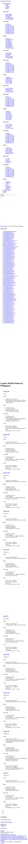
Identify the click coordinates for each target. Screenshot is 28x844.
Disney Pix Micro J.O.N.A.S (6, 835)
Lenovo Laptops (9, 116)
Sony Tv (7, 185)
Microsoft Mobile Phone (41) (9, 281)
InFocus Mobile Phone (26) (8, 266)
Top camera (8, 126)
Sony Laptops (8, 118)
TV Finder (8, 158)
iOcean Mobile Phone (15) (8, 322)
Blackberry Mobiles (10, 47)
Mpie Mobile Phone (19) (8, 284)
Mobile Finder (9, 14)
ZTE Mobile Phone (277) (8, 318)
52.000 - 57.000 (10, 31)
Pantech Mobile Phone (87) (8, 295)
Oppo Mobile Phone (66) (8, 292)
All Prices (8, 24)
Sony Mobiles (8, 46)
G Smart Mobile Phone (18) (9, 255)
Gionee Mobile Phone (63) (8, 258)
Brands (4, 192)
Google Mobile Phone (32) (8, 259)
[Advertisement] (14, 211)
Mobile (7, 4)
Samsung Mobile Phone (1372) (9, 300)
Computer (8, 6)
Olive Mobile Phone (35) (8, 291)
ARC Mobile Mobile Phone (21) (10, 231)
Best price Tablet (9, 56)
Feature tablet (8, 54)
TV (6, 9)
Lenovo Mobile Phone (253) (9, 278)
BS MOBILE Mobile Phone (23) (10, 240)
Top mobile (8, 16)
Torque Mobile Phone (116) (9, 308)
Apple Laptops (9, 117)
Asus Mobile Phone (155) (8, 238)
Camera (7, 8)
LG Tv (7, 184)
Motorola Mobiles (9, 45)
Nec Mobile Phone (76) (8, 286)
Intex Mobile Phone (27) (8, 267)
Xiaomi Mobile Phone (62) (8, 316)
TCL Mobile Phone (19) (8, 305)
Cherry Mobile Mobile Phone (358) (10, 246)
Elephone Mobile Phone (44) (9, 253)
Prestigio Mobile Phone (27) (9, 298)
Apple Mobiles (9, 42)
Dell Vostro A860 (15, 837)
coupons (5, 191)
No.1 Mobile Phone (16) (8, 287)
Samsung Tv (8, 186)
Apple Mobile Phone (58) (8, 236)
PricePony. (10, 841)
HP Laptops (8, 112)
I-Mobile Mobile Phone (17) (9, 265)
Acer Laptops (8, 119)
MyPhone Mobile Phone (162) (9, 285)
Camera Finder (9, 124)
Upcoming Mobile (9, 17)
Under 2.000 (9, 25)
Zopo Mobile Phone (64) (8, 319)
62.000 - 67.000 (10, 32)
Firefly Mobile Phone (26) (8, 254)
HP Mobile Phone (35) (7, 260)
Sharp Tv (8, 188)
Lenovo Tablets (9, 83)
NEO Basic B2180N (22, 838)
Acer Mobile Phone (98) (8, 232)
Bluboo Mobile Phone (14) (8, 245)
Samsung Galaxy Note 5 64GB (6, 822)
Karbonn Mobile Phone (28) (9, 271)
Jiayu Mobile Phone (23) (8, 270)
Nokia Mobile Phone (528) (8, 288)
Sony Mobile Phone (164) (8, 302)
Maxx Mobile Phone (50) (8, 279)
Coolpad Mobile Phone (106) (9, 248)
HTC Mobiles (8, 43)
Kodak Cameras (9, 153)
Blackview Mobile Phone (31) (9, 244)
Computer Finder (9, 88)
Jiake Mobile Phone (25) (8, 268)
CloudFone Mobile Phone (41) (9, 247)
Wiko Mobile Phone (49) (8, 315)
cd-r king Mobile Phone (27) (9, 320)
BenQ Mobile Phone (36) (8, 241)
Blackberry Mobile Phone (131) (9, 243)
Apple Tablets (8, 79)
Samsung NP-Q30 (14, 838)
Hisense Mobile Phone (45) (8, 263)
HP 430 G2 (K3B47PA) (18, 835)
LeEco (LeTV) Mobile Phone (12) (10, 275)
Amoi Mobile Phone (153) (8, 234)
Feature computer (9, 89)
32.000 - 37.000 (10, 28)
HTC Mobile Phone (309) (8, 261)
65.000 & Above (10, 33)
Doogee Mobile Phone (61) (8, 252)
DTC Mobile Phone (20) (8, 251)
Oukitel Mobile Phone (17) (8, 293)
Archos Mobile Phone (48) (8, 237)
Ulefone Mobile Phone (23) (8, 309)
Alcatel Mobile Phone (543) (9, 233)
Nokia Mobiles (9, 44)
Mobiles (5, 226)
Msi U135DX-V (18, 839)
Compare (2, 842)
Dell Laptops (8, 113)
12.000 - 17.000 (10, 26)
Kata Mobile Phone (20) (8, 272)
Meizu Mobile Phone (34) (8, 280)
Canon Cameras (9, 148)
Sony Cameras (9, 151)
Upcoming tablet (9, 57)
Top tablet (8, 55)
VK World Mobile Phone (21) (9, 312)
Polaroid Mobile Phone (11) (9, 296)
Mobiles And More (7, 3)
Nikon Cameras (9, 150)
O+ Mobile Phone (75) (8, 289)
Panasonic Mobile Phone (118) (9, 294)
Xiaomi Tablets (9, 80)
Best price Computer (10, 91)
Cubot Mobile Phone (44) (8, 250)
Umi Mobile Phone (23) (8, 311)
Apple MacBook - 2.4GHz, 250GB (8, 839)
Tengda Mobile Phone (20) (8, 306)
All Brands (8, 38)
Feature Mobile (9, 15)
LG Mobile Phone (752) (8, 274)
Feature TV (8, 161)
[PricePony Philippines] (6, 1)
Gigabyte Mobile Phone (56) (9, 257)
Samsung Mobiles (9, 39)
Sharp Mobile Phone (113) (8, 301)
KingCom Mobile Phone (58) (9, 273)
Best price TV (9, 162)
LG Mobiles (8, 40)
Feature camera (9, 125)
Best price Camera (9, 128)
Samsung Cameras (9, 152)
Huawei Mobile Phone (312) (9, 264)
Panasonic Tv (8, 187)
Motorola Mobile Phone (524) (9, 282)
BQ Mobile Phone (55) (8, 239)
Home (2, 226)
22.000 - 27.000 (10, 27)
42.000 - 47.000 (10, 29)
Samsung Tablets (9, 78)
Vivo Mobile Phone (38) (8, 313)
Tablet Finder (8, 53)
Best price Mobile (9, 19)
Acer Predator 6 (3, 828)
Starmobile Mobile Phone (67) (9, 303)
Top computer (8, 90)
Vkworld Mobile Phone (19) (9, 314)
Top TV (7, 159)
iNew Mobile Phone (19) (8, 321)
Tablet (7, 5)
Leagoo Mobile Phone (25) (8, 277)
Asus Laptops (8, 114)
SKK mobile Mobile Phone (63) (9, 299)
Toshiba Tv (8, 182)
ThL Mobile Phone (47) (8, 307)
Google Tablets (9, 81)
